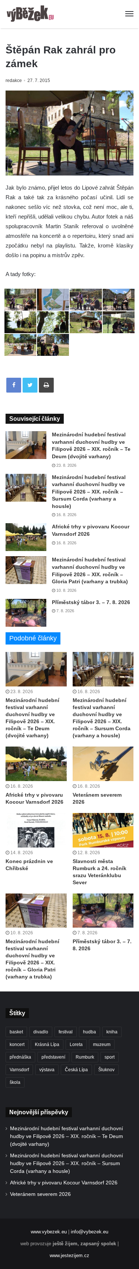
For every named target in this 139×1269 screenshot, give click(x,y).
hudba (89, 1031)
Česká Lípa (76, 1069)
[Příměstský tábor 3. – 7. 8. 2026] (26, 613)
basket (16, 1031)
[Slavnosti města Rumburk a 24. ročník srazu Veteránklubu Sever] (103, 830)
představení (53, 1057)
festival (66, 1031)
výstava (46, 1069)
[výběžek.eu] (31, 14)
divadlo (40, 1031)
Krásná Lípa (47, 1044)
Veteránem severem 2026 (40, 1194)
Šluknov (106, 1069)
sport (110, 1057)
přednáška (20, 1057)
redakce (14, 80)
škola (15, 1082)
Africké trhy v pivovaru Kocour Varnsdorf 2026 (64, 1183)
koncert (17, 1044)
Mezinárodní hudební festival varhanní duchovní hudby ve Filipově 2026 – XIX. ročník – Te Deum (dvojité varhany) (66, 1136)
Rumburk (85, 1057)
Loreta (76, 1044)
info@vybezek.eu (89, 1231)
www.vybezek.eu (49, 1231)
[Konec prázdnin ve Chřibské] (36, 830)
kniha (112, 1031)
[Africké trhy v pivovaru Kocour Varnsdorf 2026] (26, 537)
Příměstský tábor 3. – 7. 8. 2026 (91, 602)
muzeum (101, 1044)
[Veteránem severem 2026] (103, 764)
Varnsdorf (19, 1069)
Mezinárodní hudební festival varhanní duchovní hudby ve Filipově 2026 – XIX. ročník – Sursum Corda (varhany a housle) (89, 491)
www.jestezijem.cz (69, 1255)
